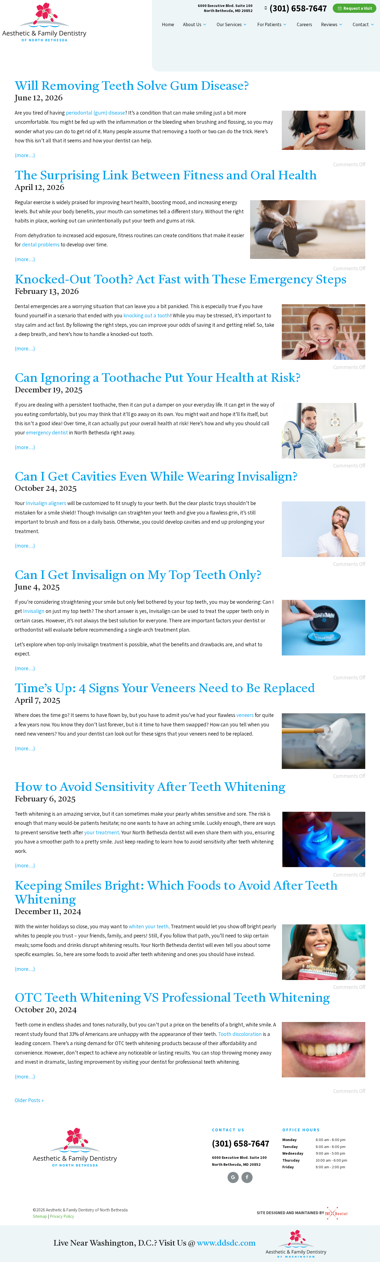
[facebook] (247, 1177)
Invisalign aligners (46, 503)
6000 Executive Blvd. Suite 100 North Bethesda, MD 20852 (225, 8)
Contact (361, 24)
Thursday (291, 1160)
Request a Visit (357, 8)
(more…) (25, 155)
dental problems (41, 244)
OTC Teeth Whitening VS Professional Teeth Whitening (172, 998)
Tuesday (290, 1146)
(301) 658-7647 (298, 8)
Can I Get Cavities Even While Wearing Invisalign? (156, 477)
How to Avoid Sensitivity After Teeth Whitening (150, 787)
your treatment (101, 832)
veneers (245, 715)
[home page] (44, 22)
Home (168, 24)
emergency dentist (47, 432)
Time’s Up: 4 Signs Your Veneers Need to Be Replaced (165, 689)
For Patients (269, 24)
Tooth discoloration (240, 1034)
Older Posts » (29, 1100)
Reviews (329, 24)
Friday (288, 1166)
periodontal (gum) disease (95, 112)
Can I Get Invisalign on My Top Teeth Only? (138, 576)
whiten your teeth (149, 926)
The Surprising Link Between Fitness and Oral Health (166, 176)
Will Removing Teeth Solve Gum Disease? (132, 86)
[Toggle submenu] (204, 24)
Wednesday (292, 1153)
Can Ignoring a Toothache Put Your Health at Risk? (158, 378)
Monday (289, 1139)
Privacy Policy (62, 1216)
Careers (304, 24)
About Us (192, 24)
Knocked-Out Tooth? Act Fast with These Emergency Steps (181, 280)
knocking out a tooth (147, 315)
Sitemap (40, 1216)
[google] (233, 1177)
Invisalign (34, 611)
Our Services (229, 24)
